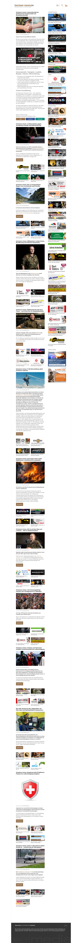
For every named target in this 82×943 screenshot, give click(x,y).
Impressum (18, 925)
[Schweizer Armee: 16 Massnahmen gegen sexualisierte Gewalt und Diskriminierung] (30, 135)
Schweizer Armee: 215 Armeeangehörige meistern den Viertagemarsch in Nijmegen (29, 590)
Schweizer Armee (34, 273)
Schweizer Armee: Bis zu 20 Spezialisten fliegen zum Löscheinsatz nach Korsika (28, 185)
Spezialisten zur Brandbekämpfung (25, 213)
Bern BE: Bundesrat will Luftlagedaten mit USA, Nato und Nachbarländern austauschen (29, 709)
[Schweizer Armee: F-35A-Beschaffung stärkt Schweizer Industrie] (30, 380)
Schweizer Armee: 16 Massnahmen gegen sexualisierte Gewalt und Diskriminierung (28, 124)
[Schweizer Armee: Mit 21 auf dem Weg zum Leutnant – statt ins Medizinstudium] (30, 540)
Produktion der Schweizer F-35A (25, 871)
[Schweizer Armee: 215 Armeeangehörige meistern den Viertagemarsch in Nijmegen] (30, 601)
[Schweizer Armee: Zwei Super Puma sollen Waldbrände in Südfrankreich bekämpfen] (30, 472)
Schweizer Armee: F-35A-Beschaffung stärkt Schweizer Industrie (29, 369)
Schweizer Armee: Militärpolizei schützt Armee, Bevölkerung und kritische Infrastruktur (30, 241)
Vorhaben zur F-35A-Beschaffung (24, 395)
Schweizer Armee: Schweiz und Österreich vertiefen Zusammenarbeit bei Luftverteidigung (30, 648)
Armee (17, 339)
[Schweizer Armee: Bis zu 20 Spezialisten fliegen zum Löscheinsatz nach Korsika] (30, 196)
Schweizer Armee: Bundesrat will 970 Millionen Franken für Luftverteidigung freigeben (30, 773)
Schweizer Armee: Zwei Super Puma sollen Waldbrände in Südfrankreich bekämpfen (29, 459)
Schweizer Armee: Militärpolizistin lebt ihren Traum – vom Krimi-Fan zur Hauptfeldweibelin (30, 310)
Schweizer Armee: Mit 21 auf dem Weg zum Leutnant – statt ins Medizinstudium (29, 529)
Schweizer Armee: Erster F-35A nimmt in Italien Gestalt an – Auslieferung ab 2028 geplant (30, 846)
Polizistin (38, 332)
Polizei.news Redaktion (25, 34)
